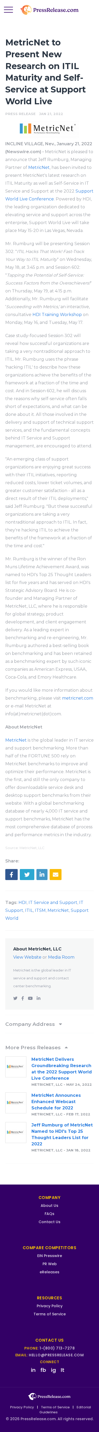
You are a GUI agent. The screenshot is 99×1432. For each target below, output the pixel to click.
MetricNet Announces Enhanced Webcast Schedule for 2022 (56, 1101)
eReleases (49, 1272)
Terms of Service (50, 1314)
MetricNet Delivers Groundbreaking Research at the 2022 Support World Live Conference (61, 1069)
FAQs (49, 1213)
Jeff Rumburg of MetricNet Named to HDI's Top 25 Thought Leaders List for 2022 (62, 1134)
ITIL (29, 910)
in (33, 1370)
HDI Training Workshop (57, 314)
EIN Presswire (49, 1255)
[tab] (49, 1024)
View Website (27, 957)
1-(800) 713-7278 (57, 1348)
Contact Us (49, 1221)
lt (62, 1370)
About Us (49, 1205)
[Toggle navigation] (8, 10)
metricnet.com (77, 698)
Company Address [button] (30, 1024)
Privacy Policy (50, 1306)
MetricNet (39, 167)
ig (53, 1370)
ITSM (40, 910)
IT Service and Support (53, 902)
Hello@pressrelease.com (56, 1355)
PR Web (50, 1263)
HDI (22, 902)
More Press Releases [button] (33, 1047)
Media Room (61, 957)
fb (43, 1370)
